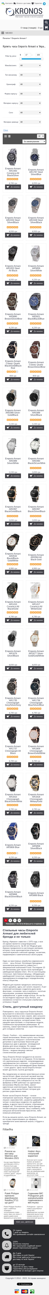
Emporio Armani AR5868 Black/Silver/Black (13, 894)
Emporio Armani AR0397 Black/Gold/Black (13, 509)
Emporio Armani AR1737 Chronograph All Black (13, 749)
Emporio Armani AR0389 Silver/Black (36, 412)
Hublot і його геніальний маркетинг (34, 1153)
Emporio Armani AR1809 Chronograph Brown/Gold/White (36, 749)
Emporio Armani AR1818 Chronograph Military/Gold (36, 798)
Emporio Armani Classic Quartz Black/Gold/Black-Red (13, 364)
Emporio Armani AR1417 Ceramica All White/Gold (36, 605)
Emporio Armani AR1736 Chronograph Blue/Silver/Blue (36, 701)
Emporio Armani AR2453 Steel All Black (13, 268)
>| (19, 920)
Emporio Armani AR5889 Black (36, 894)
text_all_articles (24, 1222)
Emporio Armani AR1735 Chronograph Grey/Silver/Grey (13, 701)
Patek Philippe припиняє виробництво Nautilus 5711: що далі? (12, 1198)
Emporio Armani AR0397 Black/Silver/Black (36, 509)
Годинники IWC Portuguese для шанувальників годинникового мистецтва (35, 1198)
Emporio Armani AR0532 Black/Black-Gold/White (13, 557)
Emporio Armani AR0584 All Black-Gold (36, 557)
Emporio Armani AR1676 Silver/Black (13, 653)
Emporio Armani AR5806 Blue (13, 846)
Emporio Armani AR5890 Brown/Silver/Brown (13, 316)
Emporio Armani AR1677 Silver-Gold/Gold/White (36, 653)
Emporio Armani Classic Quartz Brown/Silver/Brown (36, 364)
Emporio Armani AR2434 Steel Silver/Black (13, 220)
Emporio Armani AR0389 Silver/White (13, 460)
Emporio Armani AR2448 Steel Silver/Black (36, 220)
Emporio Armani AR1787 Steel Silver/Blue (36, 172)
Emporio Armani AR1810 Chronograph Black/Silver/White (13, 798)
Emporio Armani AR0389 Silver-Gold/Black (13, 412)
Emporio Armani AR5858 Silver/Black (36, 846)
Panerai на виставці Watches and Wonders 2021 (12, 1154)
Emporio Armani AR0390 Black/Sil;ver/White (36, 460)
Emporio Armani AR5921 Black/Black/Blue (36, 316)
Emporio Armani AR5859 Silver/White (36, 268)
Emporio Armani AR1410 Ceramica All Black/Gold (13, 605)
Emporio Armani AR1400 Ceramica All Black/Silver (13, 172)
